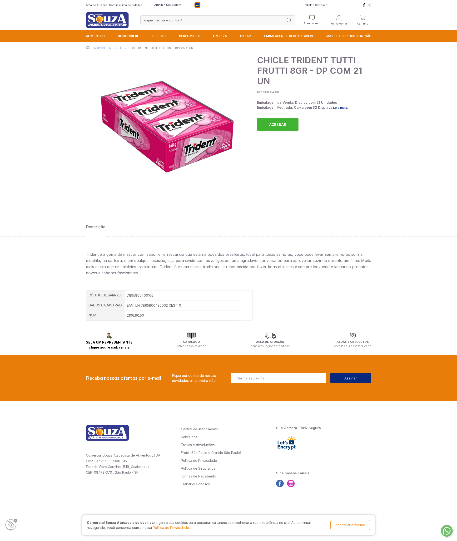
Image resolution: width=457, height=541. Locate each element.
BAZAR (245, 36)
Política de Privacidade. (171, 528)
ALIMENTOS (95, 36)
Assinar (350, 378)
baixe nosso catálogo (191, 346)
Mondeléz (116, 48)
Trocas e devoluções (198, 445)
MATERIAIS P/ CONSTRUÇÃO (348, 36)
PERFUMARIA (189, 36)
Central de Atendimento (199, 429)
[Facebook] (364, 5)
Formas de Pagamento (198, 476)
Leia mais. (340, 107)
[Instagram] (369, 5)
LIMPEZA (220, 36)
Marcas (99, 48)
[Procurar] (289, 20)
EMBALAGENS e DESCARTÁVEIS (288, 36)
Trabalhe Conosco (315, 5)
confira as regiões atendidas (270, 346)
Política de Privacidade (199, 460)
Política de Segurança (198, 468)
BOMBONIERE (128, 36)
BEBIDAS (159, 36)
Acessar (277, 124)
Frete (185, 453)
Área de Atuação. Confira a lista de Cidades (114, 5)
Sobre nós (189, 437)
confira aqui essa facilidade (352, 346)
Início (88, 47)
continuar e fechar (350, 525)
